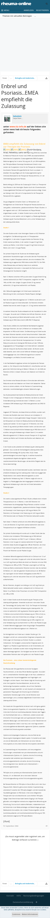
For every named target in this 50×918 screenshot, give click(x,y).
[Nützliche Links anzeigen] (46, 78)
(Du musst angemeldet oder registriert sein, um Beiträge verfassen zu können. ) (25, 838)
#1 (47, 826)
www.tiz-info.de (18, 126)
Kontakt (10, 895)
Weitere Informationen (30, 914)
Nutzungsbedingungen (33, 895)
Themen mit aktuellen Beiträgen (17, 16)
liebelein (17, 116)
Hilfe (19, 895)
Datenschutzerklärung (23, 902)
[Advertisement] (25, 45)
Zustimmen (16, 914)
